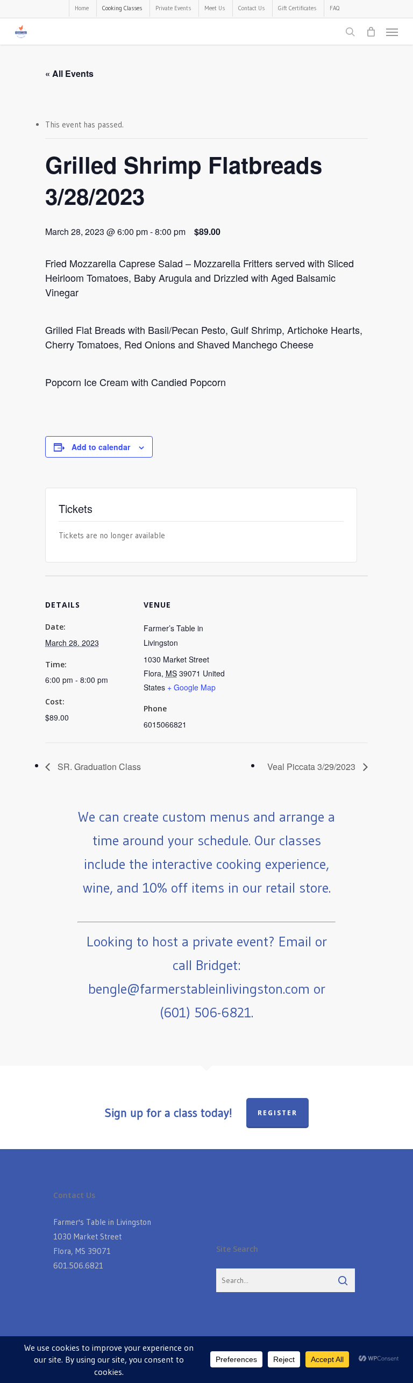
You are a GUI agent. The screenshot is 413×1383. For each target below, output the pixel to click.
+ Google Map (191, 687)
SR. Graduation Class (98, 766)
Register (277, 1112)
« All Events (69, 73)
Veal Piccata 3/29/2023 (312, 766)
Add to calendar (101, 446)
